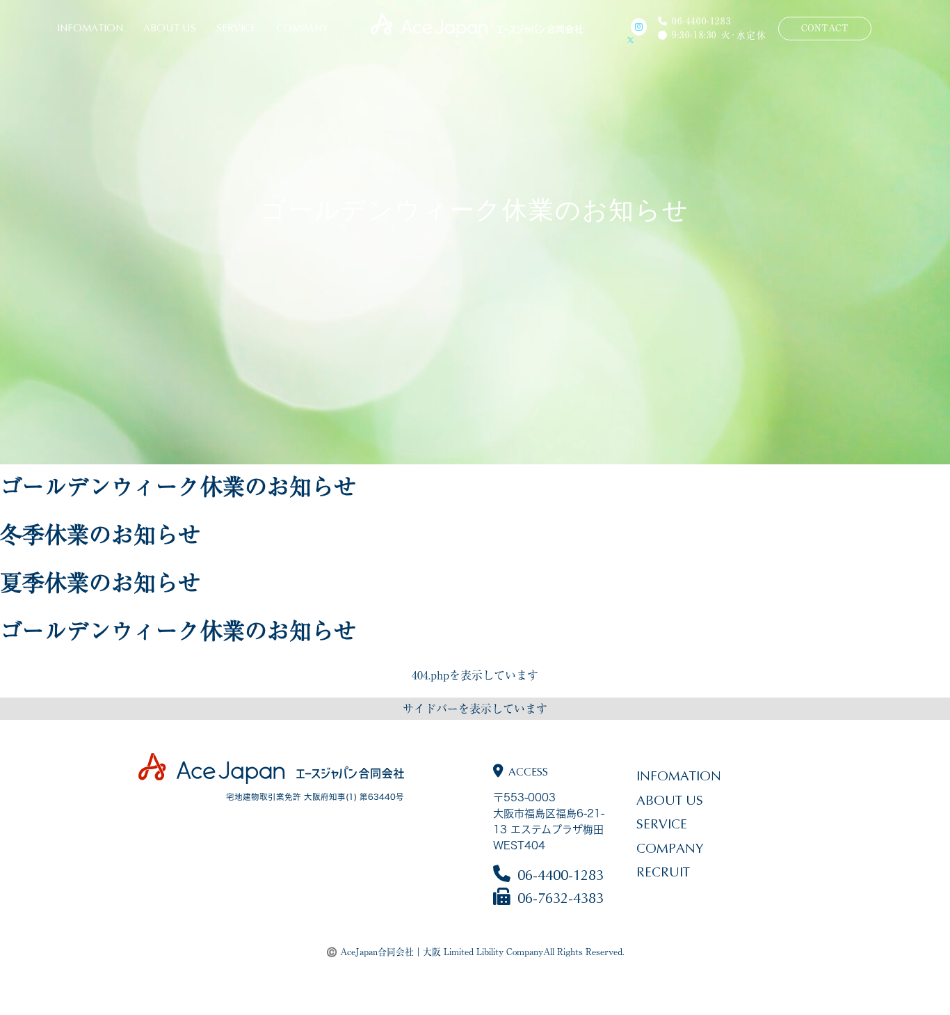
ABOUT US (169, 28)
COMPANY (302, 28)
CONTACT (824, 28)
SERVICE (236, 28)
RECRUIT (663, 872)
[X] (637, 40)
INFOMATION (90, 28)
